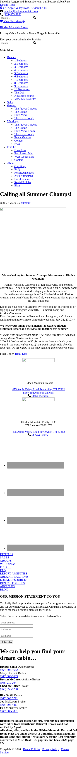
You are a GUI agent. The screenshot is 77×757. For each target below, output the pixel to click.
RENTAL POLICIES (12, 583)
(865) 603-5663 (9, 676)
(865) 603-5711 (9, 698)
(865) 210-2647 (9, 682)
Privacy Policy (50, 749)
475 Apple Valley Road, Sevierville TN (25, 7)
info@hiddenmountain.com (38, 392)
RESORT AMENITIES (13, 573)
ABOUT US (7, 586)
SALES (4, 557)
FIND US (5, 567)
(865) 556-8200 (9, 689)
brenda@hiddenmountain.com (21, 11)
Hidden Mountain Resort (14, 27)
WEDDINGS (8, 563)
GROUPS (6, 560)
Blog (18, 353)
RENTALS (6, 554)
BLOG (4, 589)
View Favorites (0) (14, 21)
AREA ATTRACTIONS (14, 576)
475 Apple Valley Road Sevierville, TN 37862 (38, 389)
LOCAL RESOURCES (13, 579)
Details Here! (7, 4)
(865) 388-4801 (9, 711)
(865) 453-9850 (12, 14)
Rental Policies (31, 749)
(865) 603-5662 (9, 669)
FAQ (3, 570)
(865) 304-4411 (9, 704)
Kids (24, 353)
